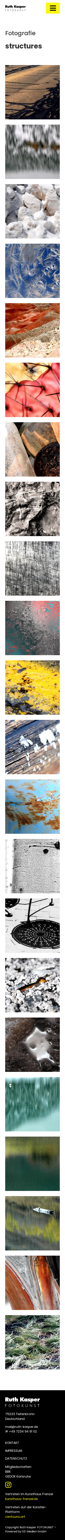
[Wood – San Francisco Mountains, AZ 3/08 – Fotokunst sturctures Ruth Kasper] (32, 543)
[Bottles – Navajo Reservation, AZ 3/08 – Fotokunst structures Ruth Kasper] (32, 424)
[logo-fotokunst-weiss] (15, 6)
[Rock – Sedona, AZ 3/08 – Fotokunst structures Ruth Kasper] (32, 484)
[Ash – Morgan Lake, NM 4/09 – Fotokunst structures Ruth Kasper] (32, 960)
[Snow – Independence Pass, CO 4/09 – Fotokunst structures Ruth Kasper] (32, 722)
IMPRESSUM (13, 1451)
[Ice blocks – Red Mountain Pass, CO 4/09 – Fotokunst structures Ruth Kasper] (32, 186)
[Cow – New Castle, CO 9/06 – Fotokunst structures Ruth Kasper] (32, 1139)
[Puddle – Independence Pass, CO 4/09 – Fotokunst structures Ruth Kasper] (32, 1020)
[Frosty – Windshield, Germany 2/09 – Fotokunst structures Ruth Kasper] (32, 246)
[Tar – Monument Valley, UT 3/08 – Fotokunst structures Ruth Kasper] (32, 67)
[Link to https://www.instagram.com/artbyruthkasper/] (31, 1484)
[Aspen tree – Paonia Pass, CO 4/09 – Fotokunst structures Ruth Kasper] (32, 841)
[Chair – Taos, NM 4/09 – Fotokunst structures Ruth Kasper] (32, 901)
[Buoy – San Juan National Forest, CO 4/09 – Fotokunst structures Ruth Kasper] (32, 1079)
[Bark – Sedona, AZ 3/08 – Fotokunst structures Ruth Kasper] (32, 1258)
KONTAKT (12, 1443)
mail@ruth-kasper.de (21, 1427)
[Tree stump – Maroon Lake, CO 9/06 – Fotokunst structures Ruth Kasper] (32, 1198)
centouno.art (15, 1516)
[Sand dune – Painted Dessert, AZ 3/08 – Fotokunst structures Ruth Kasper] (32, 305)
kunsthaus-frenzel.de (21, 1499)
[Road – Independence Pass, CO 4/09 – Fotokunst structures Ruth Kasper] (32, 663)
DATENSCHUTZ (16, 1458)
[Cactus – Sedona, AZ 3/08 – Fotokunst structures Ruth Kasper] (32, 365)
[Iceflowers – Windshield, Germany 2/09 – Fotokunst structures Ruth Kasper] (32, 603)
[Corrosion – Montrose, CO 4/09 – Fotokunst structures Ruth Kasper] (32, 782)
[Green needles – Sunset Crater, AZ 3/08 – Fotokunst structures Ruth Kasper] (32, 1317)
